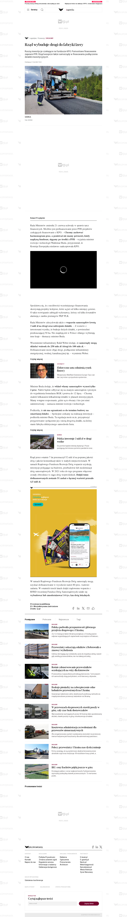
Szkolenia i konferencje (34, 880)
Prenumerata (65, 862)
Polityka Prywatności (47, 857)
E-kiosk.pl (83, 857)
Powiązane (30, 619)
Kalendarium (45, 887)
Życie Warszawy (86, 872)
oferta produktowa (62, 887)
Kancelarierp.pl (86, 867)
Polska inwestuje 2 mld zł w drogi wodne (74, 440)
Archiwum (64, 865)
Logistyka (33, 38)
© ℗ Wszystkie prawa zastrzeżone (44, 606)
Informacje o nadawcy (47, 865)
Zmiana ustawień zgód (48, 860)
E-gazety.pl (84, 860)
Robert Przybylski (37, 218)
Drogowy (49, 38)
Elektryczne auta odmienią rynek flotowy (74, 369)
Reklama (63, 857)
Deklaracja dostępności (48, 867)
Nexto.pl (83, 862)
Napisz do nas (30, 862)
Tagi (78, 619)
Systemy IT (60, 364)
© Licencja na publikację (40, 604)
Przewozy (41, 38)
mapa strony (29, 887)
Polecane (47, 619)
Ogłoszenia (64, 860)
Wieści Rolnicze (86, 870)
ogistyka (70, 10)
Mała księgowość (87, 865)
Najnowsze (64, 619)
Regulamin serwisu (46, 862)
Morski (59, 435)
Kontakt (28, 860)
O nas (27, 857)
